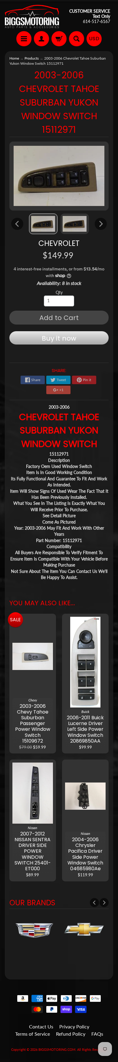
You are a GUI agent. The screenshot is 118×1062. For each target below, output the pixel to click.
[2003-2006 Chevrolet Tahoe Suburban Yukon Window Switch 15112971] (43, 224)
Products (32, 58)
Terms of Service (32, 1034)
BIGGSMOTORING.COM (56, 1049)
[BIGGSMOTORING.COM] (32, 16)
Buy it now (59, 338)
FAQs (97, 1034)
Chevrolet (59, 243)
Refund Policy (70, 1034)
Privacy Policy (74, 1026)
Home (14, 58)
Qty (59, 292)
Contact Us (41, 1026)
